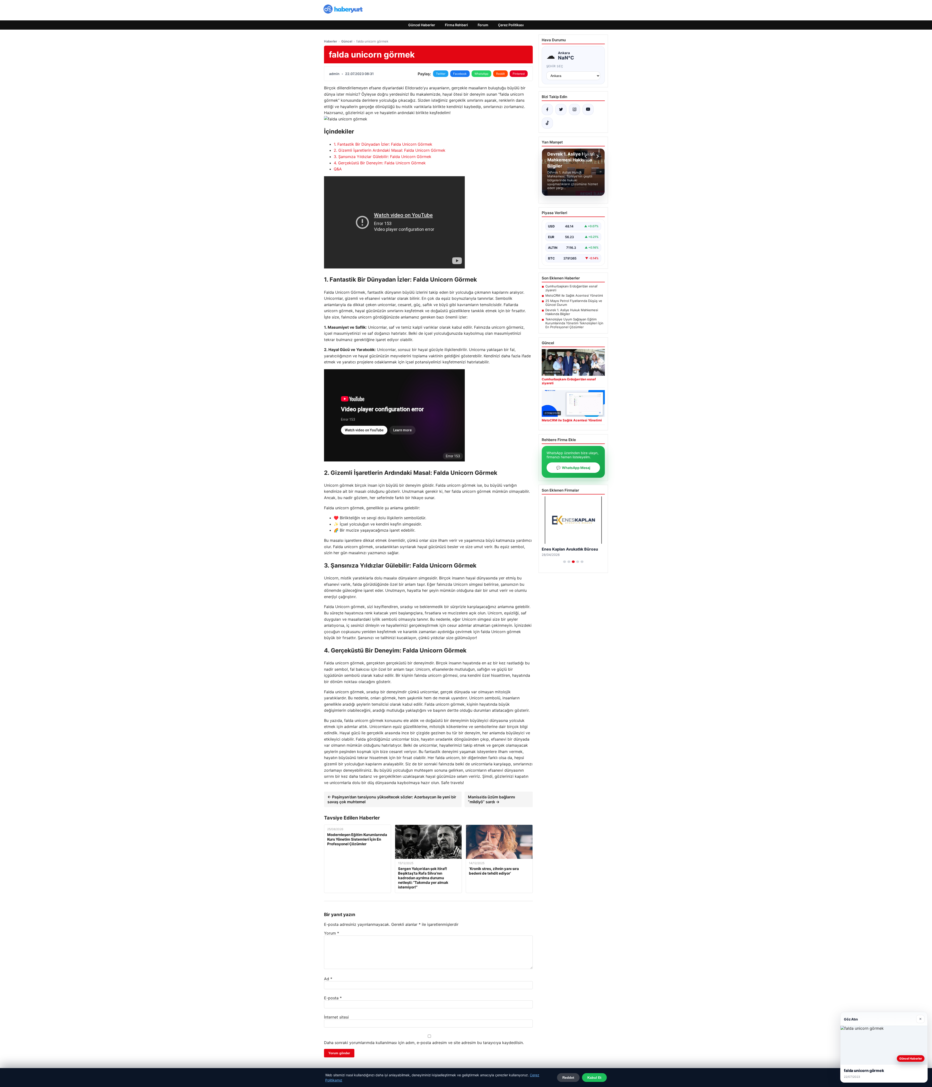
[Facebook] (547, 109)
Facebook (460, 73)
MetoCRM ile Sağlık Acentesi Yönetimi (574, 295)
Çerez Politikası (511, 25)
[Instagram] (574, 109)
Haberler (330, 41)
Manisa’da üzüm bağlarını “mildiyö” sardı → (491, 799)
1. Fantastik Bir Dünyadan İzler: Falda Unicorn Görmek (383, 144)
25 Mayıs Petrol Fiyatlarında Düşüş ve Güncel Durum (573, 303)
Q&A (338, 169)
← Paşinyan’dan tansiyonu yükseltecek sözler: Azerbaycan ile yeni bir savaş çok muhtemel (391, 799)
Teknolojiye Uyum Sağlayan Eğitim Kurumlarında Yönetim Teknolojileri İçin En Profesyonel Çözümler (574, 323)
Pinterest (519, 73)
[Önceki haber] (586, 156)
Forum (483, 25)
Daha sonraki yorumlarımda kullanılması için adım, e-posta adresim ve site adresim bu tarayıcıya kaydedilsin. (424, 1042)
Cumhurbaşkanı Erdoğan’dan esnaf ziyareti (571, 288)
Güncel (346, 41)
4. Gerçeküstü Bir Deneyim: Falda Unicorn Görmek (380, 162)
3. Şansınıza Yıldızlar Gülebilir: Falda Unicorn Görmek (382, 156)
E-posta (333, 997)
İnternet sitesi (336, 1017)
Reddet (568, 1077)
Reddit (500, 73)
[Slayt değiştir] (564, 561)
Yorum (331, 933)
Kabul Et (594, 1077)
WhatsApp (481, 73)
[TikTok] (547, 123)
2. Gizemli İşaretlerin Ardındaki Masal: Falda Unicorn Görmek (389, 150)
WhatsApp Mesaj (573, 468)
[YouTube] (588, 109)
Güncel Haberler (421, 25)
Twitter (440, 73)
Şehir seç (555, 66)
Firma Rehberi (456, 25)
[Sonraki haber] (597, 156)
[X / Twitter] (560, 109)
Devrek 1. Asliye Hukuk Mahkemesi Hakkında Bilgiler (571, 312)
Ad (328, 978)
